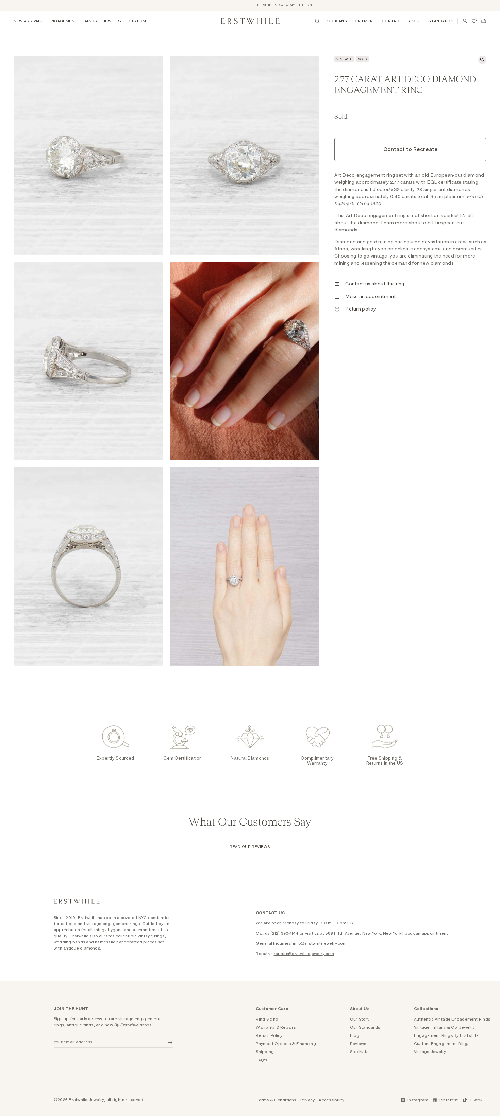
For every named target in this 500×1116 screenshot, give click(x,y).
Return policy (360, 309)
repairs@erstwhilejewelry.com (304, 954)
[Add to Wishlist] (482, 60)
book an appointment (426, 933)
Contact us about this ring (374, 284)
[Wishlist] (474, 21)
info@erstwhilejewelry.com (320, 943)
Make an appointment (370, 296)
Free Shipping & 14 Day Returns (264, 5)
